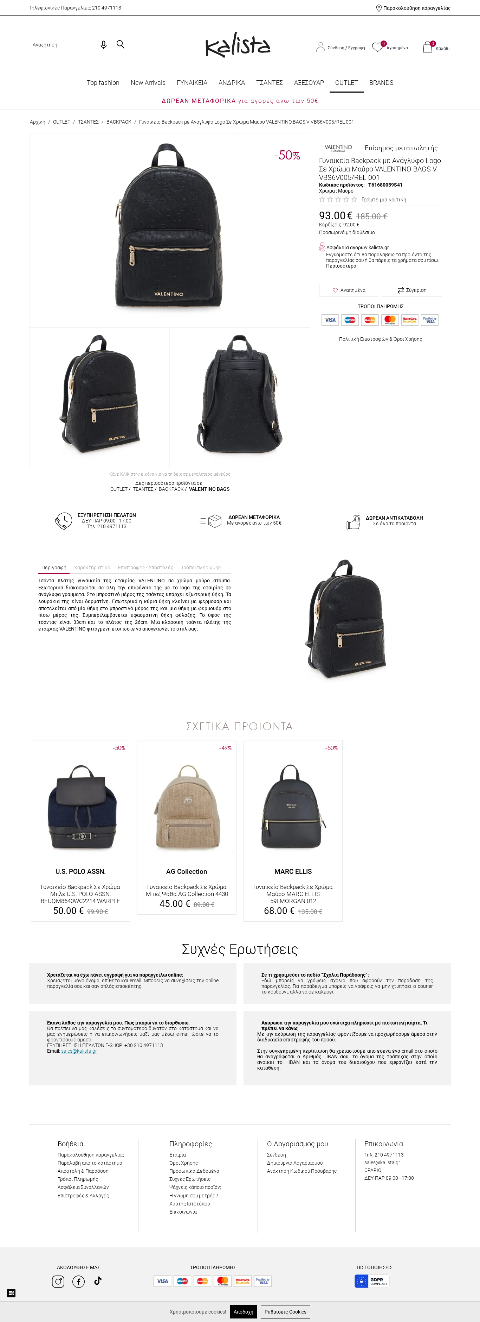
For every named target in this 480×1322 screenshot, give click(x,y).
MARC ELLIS (293, 871)
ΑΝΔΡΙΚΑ (232, 82)
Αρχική (37, 122)
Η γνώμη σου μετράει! (193, 1195)
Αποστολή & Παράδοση (83, 1171)
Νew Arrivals (148, 82)
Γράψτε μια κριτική (384, 199)
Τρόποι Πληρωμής (78, 1179)
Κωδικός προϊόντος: (342, 185)
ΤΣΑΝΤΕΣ (269, 82)
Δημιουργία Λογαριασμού (295, 1163)
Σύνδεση (336, 47)
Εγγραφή (356, 47)
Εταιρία (177, 1155)
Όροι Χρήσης (408, 339)
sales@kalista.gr (79, 1051)
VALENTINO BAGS (209, 489)
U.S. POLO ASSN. (81, 871)
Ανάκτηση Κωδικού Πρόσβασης (302, 1171)
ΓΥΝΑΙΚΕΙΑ (192, 82)
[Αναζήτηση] (120, 45)
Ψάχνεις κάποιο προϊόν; (195, 1187)
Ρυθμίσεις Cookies (285, 1312)
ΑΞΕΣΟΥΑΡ (309, 82)
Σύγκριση (416, 290)
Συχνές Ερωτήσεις (189, 1179)
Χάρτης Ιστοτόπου (189, 1204)
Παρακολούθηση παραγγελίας (417, 8)
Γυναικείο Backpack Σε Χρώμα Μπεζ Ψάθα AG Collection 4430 (187, 890)
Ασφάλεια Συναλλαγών (83, 1187)
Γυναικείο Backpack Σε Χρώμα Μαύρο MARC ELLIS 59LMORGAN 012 (293, 893)
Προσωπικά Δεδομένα (194, 1171)
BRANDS (381, 82)
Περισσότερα (341, 266)
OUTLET (346, 82)
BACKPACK (118, 122)
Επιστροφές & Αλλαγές (83, 1195)
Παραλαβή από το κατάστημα (90, 1163)
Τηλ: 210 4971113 (384, 1155)
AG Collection (186, 871)
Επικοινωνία (183, 1212)
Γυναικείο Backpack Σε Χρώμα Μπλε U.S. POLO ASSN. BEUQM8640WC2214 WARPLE (80, 893)
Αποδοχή (243, 1312)
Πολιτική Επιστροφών (363, 339)
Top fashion (103, 82)
